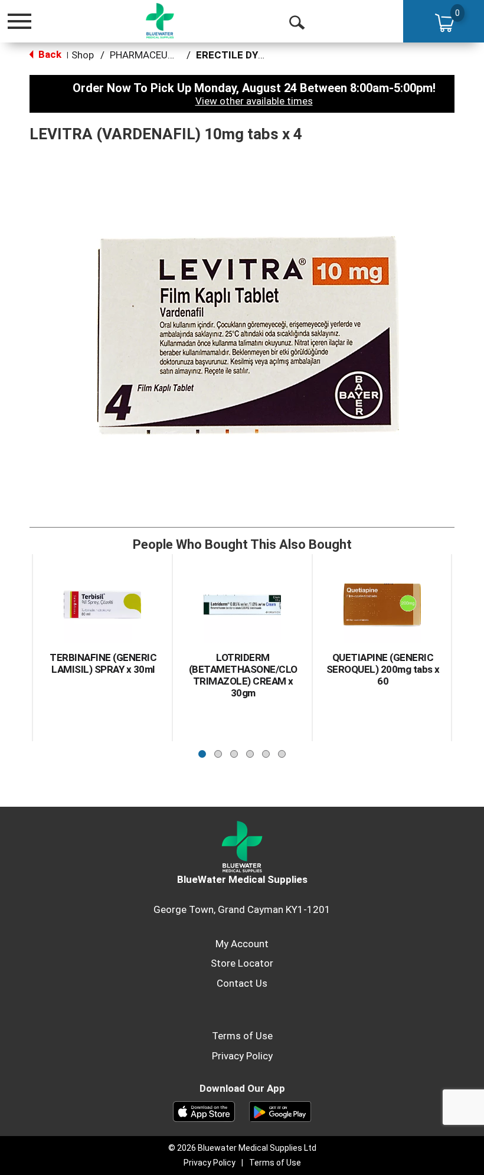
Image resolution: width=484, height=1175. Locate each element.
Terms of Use (242, 1036)
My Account (242, 944)
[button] (202, 751)
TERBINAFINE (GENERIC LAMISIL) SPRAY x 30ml (103, 663)
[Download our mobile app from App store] (204, 1111)
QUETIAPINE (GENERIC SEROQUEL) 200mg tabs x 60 (383, 669)
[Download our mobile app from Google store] (280, 1111)
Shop (82, 55)
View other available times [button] (254, 101)
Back (48, 54)
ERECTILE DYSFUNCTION (255, 55)
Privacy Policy (242, 1056)
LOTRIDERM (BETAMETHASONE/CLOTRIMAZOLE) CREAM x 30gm (243, 675)
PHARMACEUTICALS (155, 55)
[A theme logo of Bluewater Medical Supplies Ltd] (160, 20)
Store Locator (242, 963)
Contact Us (242, 983)
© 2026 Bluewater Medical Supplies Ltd (242, 1148)
